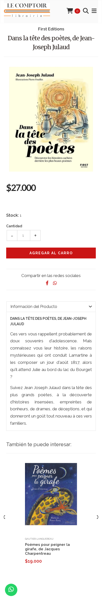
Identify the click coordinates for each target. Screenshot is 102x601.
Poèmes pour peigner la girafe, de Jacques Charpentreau (47, 549)
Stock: (12, 215)
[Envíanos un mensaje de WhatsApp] (11, 590)
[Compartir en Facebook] (47, 283)
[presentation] (4, 517)
